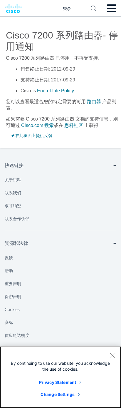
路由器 (94, 101)
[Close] (112, 355)
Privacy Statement (57, 382)
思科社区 (73, 125)
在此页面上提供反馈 (33, 135)
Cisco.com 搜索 (37, 125)
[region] (60, 377)
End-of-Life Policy (55, 90)
